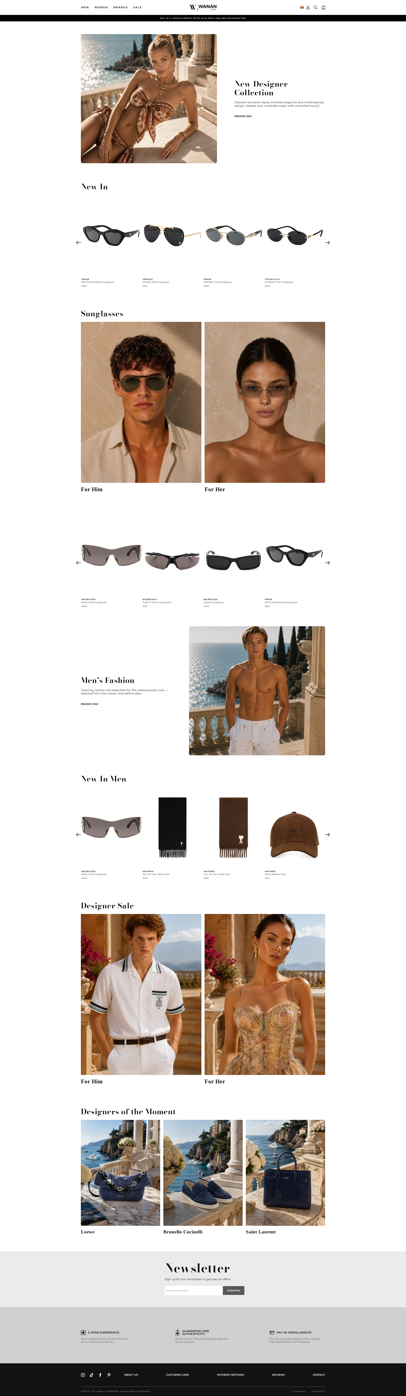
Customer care (177, 1374)
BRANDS (121, 7)
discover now (243, 115)
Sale (137, 7)
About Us (131, 1374)
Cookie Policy (299, 1391)
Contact (319, 1374)
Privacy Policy (318, 1391)
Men (85, 7)
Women (101, 7)
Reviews (278, 1374)
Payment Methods (230, 1374)
